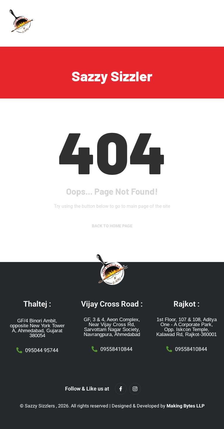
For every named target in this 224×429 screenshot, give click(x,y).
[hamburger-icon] (156, 22)
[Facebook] (121, 389)
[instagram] (135, 389)
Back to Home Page (112, 226)
